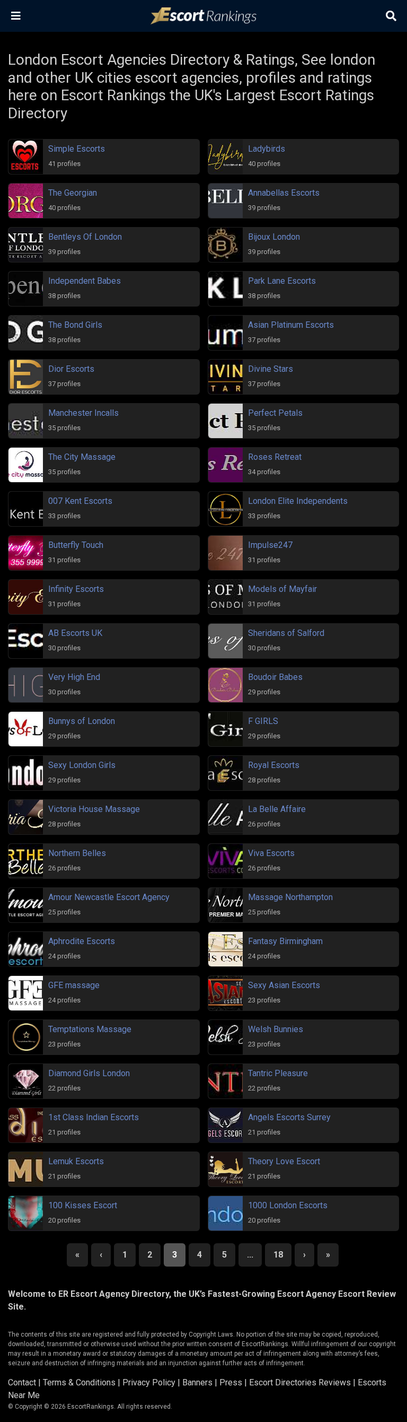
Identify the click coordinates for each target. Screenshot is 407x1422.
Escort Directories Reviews (300, 1382)
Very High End (74, 677)
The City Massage (82, 457)
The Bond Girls (75, 325)
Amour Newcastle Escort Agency (109, 897)
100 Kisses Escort (82, 1205)
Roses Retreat (275, 457)
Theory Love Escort (284, 1161)
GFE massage (74, 985)
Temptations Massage (89, 1029)
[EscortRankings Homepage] (203, 16)
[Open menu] (16, 16)
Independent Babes (84, 281)
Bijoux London (274, 237)
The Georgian (72, 193)
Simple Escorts (76, 149)
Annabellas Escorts (284, 193)
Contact (22, 1382)
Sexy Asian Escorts (284, 985)
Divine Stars (270, 369)
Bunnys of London (81, 721)
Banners (197, 1382)
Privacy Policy (148, 1382)
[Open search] (391, 16)
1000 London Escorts (288, 1205)
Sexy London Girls (82, 765)
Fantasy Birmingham (285, 941)
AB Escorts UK (75, 633)
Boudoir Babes (275, 677)
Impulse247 (270, 545)
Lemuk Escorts (76, 1161)
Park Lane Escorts (282, 281)
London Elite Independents (298, 501)
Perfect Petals (275, 413)
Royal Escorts (273, 765)
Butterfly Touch (75, 545)
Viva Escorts (271, 853)
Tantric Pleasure (278, 1073)
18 (278, 1255)
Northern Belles (77, 853)
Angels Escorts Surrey (289, 1117)
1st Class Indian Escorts (93, 1117)
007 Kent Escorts (80, 501)
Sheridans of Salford (286, 633)
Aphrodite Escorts (81, 941)
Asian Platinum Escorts (291, 325)
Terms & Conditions (79, 1382)
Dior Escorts (71, 369)
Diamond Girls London (89, 1073)
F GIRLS (263, 721)
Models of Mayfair (282, 589)
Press (230, 1382)
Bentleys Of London (85, 237)
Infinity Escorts (76, 589)
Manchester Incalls (83, 413)
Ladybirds (266, 149)
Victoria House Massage (94, 809)
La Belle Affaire (277, 809)
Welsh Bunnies (275, 1029)
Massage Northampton (290, 897)
